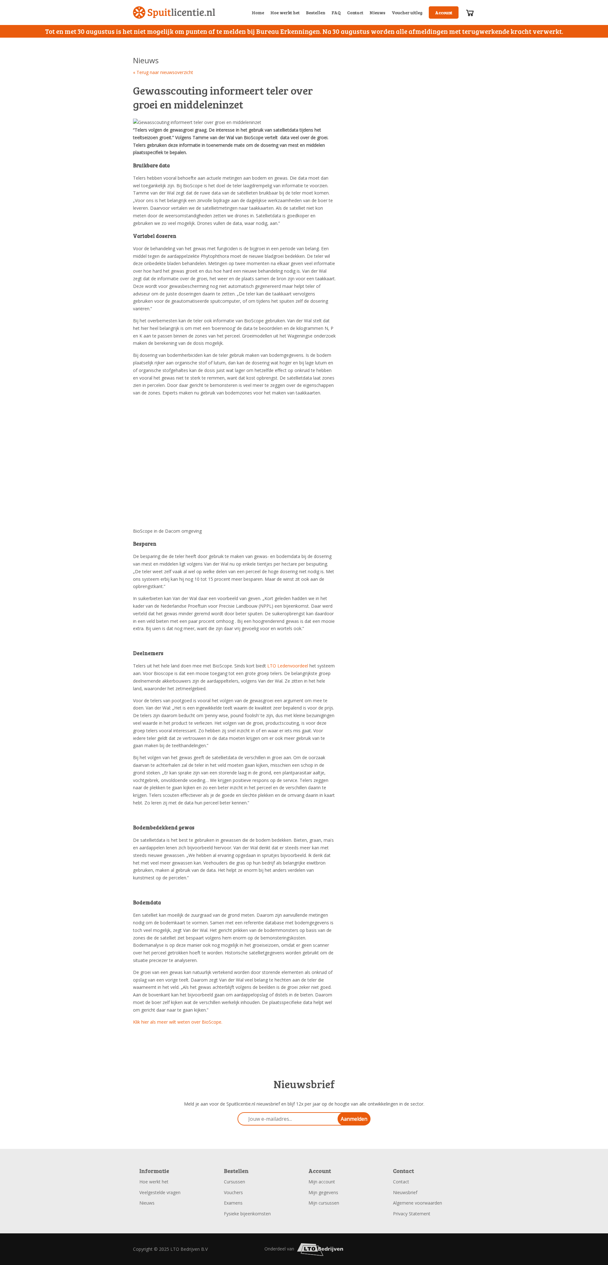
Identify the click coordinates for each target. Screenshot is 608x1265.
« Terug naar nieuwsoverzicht (163, 72)
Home (258, 12)
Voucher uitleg (407, 12)
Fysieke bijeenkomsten (247, 1214)
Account (443, 12)
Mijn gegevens (323, 1192)
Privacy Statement (411, 1214)
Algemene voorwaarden (417, 1203)
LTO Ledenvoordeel (287, 666)
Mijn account (321, 1182)
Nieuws (377, 12)
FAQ (336, 12)
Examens (233, 1203)
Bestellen (315, 12)
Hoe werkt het (285, 12)
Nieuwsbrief (405, 1192)
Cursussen (234, 1182)
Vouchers (233, 1192)
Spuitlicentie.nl (174, 12)
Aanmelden (354, 1118)
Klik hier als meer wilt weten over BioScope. (177, 1022)
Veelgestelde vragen (159, 1192)
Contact (355, 12)
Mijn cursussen (323, 1203)
